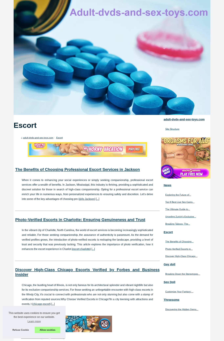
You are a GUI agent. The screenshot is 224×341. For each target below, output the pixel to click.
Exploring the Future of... (178, 194)
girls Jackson (86, 199)
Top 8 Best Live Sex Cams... (179, 202)
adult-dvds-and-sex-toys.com (38, 137)
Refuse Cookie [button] (20, 330)
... (98, 199)
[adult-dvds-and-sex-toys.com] (112, 57)
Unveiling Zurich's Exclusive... (180, 216)
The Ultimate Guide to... (177, 209)
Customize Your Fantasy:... (179, 291)
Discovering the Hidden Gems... (181, 309)
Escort (59, 137)
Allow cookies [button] (47, 330)
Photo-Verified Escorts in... (179, 249)
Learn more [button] (34, 321)
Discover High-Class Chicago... (181, 256)
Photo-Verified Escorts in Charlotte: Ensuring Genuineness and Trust (80, 219)
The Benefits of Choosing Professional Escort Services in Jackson (77, 169)
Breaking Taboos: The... (177, 224)
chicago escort (41, 304)
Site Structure (172, 129)
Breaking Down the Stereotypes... (182, 274)
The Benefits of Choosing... (179, 241)
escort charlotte (81, 249)
